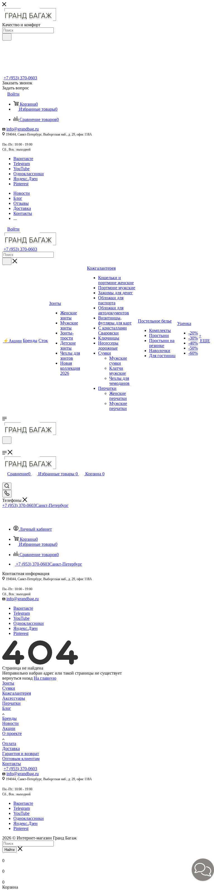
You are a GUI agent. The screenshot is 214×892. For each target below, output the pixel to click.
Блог (6, 708)
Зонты (8, 683)
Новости (10, 723)
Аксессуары (13, 698)
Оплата (9, 743)
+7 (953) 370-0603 (20, 77)
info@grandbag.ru (22, 129)
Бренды (9, 718)
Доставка (11, 748)
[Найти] (6, 37)
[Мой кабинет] (4, 447)
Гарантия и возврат (20, 753)
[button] (203, 869)
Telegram (21, 163)
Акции (8, 728)
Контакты (11, 763)
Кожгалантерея (16, 693)
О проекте (12, 733)
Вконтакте (23, 158)
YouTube (21, 168)
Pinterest (20, 183)
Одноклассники (28, 173)
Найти (9, 850)
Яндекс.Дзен (25, 178)
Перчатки (11, 703)
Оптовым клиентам (21, 758)
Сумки (8, 688)
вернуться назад (17, 678)
